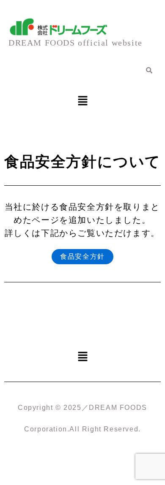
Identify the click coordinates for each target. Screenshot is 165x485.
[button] (82, 101)
